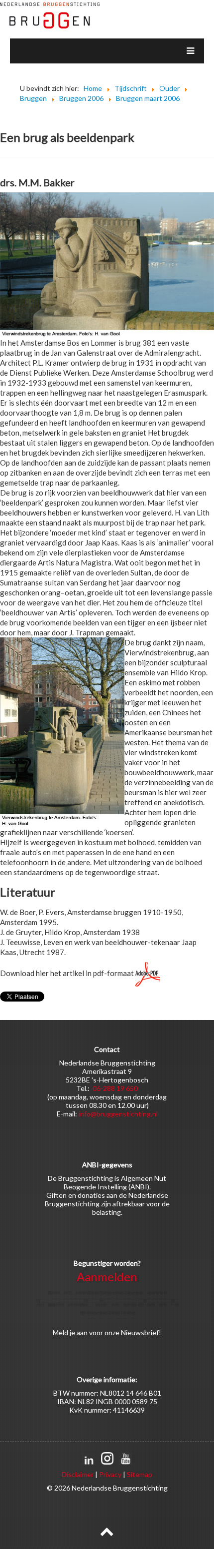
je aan (79, 1332)
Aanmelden (107, 1276)
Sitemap (139, 1474)
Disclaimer (78, 1474)
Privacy (110, 1474)
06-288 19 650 (115, 1088)
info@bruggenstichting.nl (118, 1113)
